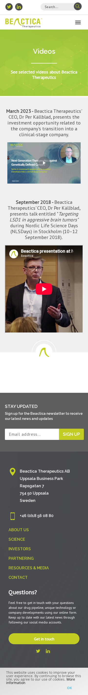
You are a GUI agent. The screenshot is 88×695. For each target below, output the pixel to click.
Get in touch (44, 638)
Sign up (71, 434)
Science (17, 539)
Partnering (21, 558)
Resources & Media (29, 568)
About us (19, 530)
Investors (20, 549)
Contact (18, 577)
